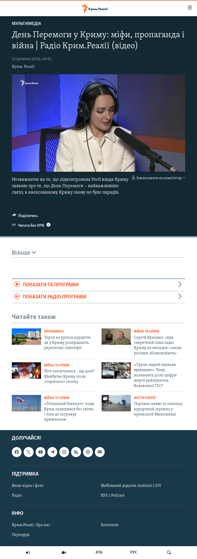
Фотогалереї (145, 398)
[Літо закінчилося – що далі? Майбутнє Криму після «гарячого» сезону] (26, 370)
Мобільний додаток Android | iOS (131, 486)
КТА (99, 553)
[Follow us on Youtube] (40, 452)
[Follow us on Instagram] (64, 452)
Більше (22, 253)
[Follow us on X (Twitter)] (28, 452)
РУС (133, 553)
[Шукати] (169, 552)
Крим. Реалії (23, 67)
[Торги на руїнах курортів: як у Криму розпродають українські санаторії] (26, 336)
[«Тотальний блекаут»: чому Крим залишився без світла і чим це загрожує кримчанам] (26, 403)
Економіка (54, 332)
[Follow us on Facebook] (17, 452)
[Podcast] (88, 452)
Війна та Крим (146, 332)
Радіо (17, 496)
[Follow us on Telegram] (52, 452)
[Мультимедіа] (64, 552)
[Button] (25, 217)
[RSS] (76, 452)
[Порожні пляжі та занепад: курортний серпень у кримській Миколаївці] (116, 403)
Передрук (21, 535)
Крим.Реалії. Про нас (31, 525)
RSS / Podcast (112, 496)
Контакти (110, 525)
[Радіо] (28, 552)
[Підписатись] (100, 452)
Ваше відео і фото (27, 486)
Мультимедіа (26, 24)
